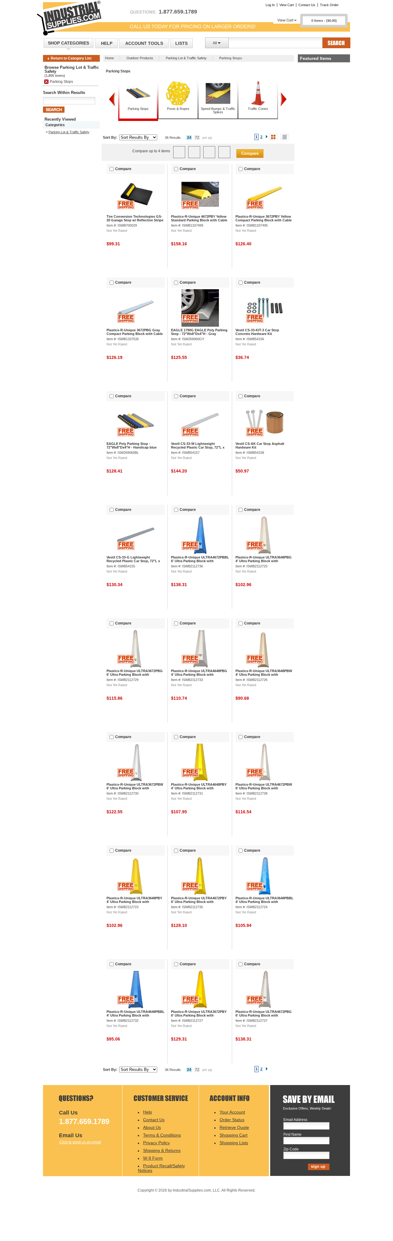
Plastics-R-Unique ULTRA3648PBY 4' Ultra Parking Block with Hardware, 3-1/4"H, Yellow (134, 901)
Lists (181, 43)
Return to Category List (71, 58)
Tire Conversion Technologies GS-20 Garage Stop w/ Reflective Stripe (135, 218)
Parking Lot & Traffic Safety (186, 58)
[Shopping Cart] (286, 18)
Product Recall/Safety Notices (161, 1168)
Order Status (232, 1119)
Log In (270, 5)
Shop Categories (68, 43)
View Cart (286, 5)
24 (189, 137)
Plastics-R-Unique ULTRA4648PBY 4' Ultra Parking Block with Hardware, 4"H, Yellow (199, 788)
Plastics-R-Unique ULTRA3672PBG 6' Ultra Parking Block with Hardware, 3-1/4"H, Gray (135, 674)
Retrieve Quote (234, 1127)
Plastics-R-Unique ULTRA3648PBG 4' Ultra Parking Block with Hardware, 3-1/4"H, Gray (263, 560)
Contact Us (306, 5)
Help (106, 43)
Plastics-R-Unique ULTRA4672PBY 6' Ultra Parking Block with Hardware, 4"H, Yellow (199, 901)
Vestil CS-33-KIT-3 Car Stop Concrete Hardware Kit (257, 332)
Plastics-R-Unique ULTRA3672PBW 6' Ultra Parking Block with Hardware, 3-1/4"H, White (135, 788)
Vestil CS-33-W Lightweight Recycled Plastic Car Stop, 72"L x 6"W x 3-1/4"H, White (197, 447)
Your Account (232, 1112)
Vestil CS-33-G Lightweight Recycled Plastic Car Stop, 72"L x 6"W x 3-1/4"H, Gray (133, 560)
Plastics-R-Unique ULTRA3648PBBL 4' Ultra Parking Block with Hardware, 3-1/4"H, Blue (264, 901)
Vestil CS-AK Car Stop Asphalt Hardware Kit (259, 445)
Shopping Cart (233, 1135)
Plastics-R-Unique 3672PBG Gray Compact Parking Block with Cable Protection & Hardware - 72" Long (135, 333)
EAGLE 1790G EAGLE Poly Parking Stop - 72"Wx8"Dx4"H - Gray (199, 332)
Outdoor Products (139, 58)
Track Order (329, 5)
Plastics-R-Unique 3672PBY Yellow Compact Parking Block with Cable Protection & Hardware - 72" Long (263, 220)
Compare (250, 153)
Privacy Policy (156, 1142)
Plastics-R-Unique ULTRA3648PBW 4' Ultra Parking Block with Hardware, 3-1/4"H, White (263, 674)
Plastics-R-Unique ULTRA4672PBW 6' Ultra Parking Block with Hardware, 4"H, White (263, 788)
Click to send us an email (80, 1142)
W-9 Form (153, 1158)
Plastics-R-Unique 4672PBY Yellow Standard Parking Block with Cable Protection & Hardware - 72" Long (199, 220)
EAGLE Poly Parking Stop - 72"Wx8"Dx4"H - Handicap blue (132, 445)
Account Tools (144, 43)
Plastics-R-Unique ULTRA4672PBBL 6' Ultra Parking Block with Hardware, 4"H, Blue (200, 560)
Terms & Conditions (162, 1135)
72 (197, 137)
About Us (152, 1127)
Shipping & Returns (162, 1150)
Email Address (295, 1120)
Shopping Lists (234, 1142)
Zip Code (291, 1149)
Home (109, 58)
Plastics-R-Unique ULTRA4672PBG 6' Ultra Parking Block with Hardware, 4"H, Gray (263, 1015)
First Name (292, 1135)
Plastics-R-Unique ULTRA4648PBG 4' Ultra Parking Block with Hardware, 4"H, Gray (199, 674)
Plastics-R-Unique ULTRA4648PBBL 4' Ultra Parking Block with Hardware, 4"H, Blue (136, 1015)
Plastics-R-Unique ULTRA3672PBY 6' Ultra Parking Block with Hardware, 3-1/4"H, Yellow (199, 1015)
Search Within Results (64, 92)
